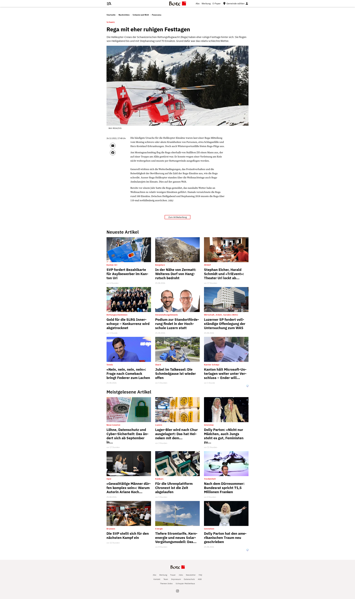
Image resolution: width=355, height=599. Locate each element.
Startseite (111, 15)
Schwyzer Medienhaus (185, 583)
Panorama (156, 15)
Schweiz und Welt (141, 15)
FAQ (200, 575)
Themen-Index (166, 583)
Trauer (173, 575)
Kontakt (157, 579)
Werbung (206, 3)
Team (165, 579)
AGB (200, 579)
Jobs (181, 575)
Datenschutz (189, 579)
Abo (198, 3)
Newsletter (191, 575)
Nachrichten (124, 15)
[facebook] (120, 154)
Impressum (176, 579)
